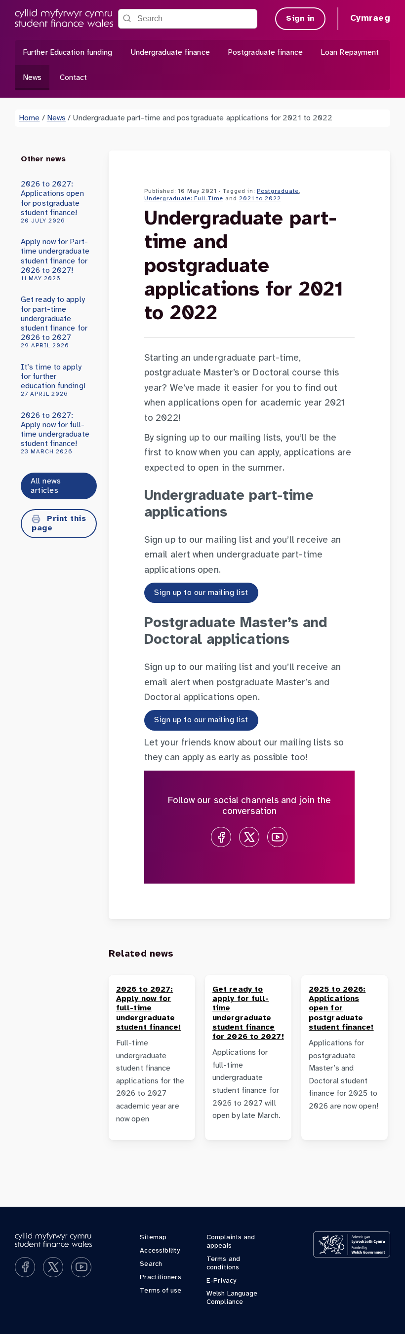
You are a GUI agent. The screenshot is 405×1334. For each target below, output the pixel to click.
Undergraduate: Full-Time (183, 198)
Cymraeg (370, 18)
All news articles (46, 486)
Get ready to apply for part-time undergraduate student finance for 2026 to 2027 (54, 322)
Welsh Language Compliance (231, 1298)
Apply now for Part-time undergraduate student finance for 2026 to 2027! (55, 260)
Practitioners (160, 1277)
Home (29, 118)
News (32, 78)
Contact (73, 78)
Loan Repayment (350, 52)
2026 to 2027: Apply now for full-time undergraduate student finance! (55, 433)
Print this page (59, 523)
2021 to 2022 (260, 198)
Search (151, 1264)
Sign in (300, 18)
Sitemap (153, 1237)
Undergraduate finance (170, 52)
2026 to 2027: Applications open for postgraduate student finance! (52, 202)
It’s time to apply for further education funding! (53, 380)
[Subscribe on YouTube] (277, 837)
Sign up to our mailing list (201, 593)
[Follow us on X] (249, 837)
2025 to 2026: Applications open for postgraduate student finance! (341, 1008)
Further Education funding (68, 52)
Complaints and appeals (230, 1242)
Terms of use (160, 1291)
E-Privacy (221, 1281)
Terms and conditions (223, 1263)
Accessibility (159, 1251)
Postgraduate (278, 191)
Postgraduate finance (265, 52)
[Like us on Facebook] (221, 837)
